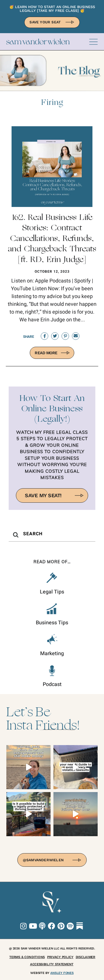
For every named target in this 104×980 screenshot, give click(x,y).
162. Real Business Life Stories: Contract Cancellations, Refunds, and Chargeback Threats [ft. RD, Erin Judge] (52, 239)
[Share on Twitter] (55, 336)
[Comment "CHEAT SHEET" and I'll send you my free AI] (75, 767)
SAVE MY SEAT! (43, 495)
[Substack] (79, 926)
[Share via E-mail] (75, 336)
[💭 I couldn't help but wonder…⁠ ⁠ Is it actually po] (28, 814)
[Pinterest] (60, 926)
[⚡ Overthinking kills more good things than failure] (75, 814)
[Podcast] (42, 926)
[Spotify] (70, 926)
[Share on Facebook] (44, 336)
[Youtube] (32, 926)
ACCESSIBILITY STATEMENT (51, 964)
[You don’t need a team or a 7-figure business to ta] (28, 767)
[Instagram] (23, 926)
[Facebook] (51, 926)
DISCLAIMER (85, 957)
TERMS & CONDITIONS (27, 957)
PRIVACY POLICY (60, 957)
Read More (46, 352)
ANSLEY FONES (62, 973)
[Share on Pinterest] (65, 336)
